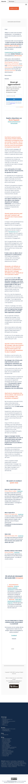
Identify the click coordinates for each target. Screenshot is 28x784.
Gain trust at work (5, 754)
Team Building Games (6, 730)
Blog (2, 737)
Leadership (3, 762)
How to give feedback (6, 740)
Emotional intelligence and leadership (9, 747)
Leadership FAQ (5, 734)
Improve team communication (7, 751)
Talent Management (12, 765)
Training (9, 766)
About (3, 724)
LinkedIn (12, 648)
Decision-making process (7, 753)
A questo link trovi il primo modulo (13, 52)
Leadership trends (5, 743)
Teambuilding (4, 766)
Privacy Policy (5, 725)
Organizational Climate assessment (8, 721)
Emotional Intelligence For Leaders (8, 728)
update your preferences (15, 680)
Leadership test (5, 720)
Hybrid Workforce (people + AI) (17, 761)
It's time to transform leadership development (13, 588)
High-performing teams (6, 750)
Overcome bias (5, 749)
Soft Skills (9, 764)
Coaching (7, 761)
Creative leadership (5, 744)
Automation (13, 760)
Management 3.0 (13, 231)
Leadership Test (5, 723)
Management (23, 762)
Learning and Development (13, 762)
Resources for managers (6, 741)
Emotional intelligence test (7, 719)
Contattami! (14, 635)
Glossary (3, 760)
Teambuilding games (6, 742)
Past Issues (11, 1)
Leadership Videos (5, 722)
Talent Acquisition (16, 764)
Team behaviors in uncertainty (7, 751)
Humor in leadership (6, 746)
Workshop (14, 766)
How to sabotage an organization (8, 748)
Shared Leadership (18, 763)
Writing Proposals (5, 729)
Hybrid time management (7, 738)
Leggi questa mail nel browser (14, 21)
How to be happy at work (6, 752)
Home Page (4, 718)
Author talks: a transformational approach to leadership (15, 601)
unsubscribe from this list (14, 682)
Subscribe (3, 1)
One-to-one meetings (6, 739)
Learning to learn (5, 755)
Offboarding (4, 763)
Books (3, 727)
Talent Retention (21, 765)
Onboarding (10, 763)
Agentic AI (8, 760)
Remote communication (6, 745)
